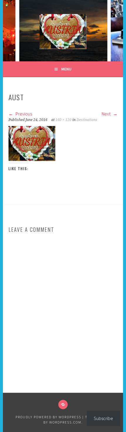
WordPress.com (65, 422)
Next (106, 114)
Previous (23, 114)
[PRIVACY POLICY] (63, 404)
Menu (66, 69)
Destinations (86, 120)
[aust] (31, 159)
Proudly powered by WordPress (48, 417)
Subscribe (103, 418)
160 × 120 (63, 120)
